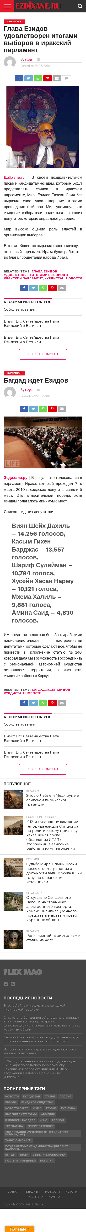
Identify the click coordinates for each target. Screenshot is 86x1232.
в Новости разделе (20, 1120)
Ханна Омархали (18, 1140)
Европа (11, 1102)
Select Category (40, 1126)
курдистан (54, 278)
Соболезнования (19, 309)
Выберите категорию (49, 1154)
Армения (48, 1114)
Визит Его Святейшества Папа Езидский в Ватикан (31, 323)
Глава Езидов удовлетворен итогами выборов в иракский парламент (36, 275)
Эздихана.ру (15, 477)
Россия (65, 1096)
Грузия (51, 1108)
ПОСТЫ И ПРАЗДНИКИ (20, 1160)
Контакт (55, 1196)
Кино (43, 1120)
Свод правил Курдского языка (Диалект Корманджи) (36, 1133)
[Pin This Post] (47, 77)
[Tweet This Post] (28, 77)
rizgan (29, 59)
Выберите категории (21, 1114)
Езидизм (33, 1191)
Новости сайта (16, 1108)
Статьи (49, 1096)
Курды (10, 1154)
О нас (37, 1108)
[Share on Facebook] (19, 77)
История (46, 1160)
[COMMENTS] (66, 77)
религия (58, 1120)
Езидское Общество (37, 1102)
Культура (68, 1108)
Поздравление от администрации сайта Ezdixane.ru (37, 1147)
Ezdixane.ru (14, 177)
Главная (13, 1191)
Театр (24, 1154)
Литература (14, 1126)
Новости (74, 278)
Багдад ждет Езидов (51, 690)
